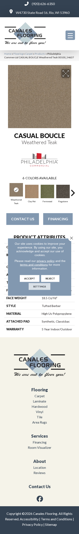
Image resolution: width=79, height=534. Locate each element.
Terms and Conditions (56, 519)
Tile (39, 417)
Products (40, 53)
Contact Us (22, 219)
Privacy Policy (32, 524)
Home (7, 53)
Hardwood (39, 406)
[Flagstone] (63, 191)
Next (73, 191)
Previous (6, 191)
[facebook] (40, 498)
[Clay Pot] (32, 191)
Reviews (39, 473)
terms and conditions (34, 264)
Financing (58, 219)
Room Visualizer (39, 447)
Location (39, 467)
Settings (39, 286)
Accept (29, 278)
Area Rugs (39, 422)
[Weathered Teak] (16, 190)
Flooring (18, 53)
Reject (50, 278)
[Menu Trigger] (70, 35)
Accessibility (29, 519)
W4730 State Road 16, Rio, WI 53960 (43, 13)
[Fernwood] (47, 191)
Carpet (29, 53)
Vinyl (39, 412)
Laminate (39, 401)
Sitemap (51, 524)
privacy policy (46, 261)
